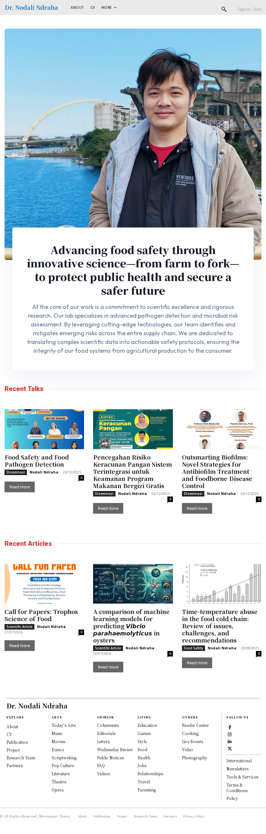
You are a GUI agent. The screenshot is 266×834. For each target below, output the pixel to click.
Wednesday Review (115, 749)
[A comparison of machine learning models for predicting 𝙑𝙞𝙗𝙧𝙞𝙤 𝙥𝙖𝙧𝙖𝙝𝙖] (133, 584)
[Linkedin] (229, 741)
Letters (103, 741)
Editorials (106, 733)
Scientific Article (19, 626)
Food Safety (193, 648)
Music (57, 733)
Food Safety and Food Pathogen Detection (37, 460)
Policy (232, 798)
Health (144, 757)
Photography (194, 757)
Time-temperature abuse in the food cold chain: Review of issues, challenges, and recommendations (220, 625)
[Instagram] (229, 734)
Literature (61, 773)
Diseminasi (15, 472)
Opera (58, 789)
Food (142, 749)
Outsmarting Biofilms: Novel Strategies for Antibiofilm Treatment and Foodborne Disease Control (217, 471)
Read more (19, 486)
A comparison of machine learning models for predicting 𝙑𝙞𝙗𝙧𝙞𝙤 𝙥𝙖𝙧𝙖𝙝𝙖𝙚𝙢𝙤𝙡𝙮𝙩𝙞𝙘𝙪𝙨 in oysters (131, 625)
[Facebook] (229, 727)
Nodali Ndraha (44, 472)
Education (147, 725)
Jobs (142, 765)
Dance (58, 749)
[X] (229, 748)
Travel (144, 781)
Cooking (190, 733)
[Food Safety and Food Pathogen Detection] (44, 429)
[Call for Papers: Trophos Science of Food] (44, 584)
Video (187, 749)
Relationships (150, 773)
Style (142, 741)
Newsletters (237, 768)
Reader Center (195, 725)
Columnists (108, 725)
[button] (224, 9)
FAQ (101, 765)
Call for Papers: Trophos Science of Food (41, 615)
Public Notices (110, 757)
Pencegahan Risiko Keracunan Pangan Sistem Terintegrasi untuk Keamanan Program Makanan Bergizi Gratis (132, 471)
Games (144, 733)
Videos (103, 773)
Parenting (147, 789)
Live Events (192, 741)
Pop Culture (63, 765)
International (239, 760)
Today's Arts (64, 725)
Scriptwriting (64, 757)
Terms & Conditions (237, 787)
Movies (58, 741)
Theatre (59, 781)
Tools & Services (242, 776)
